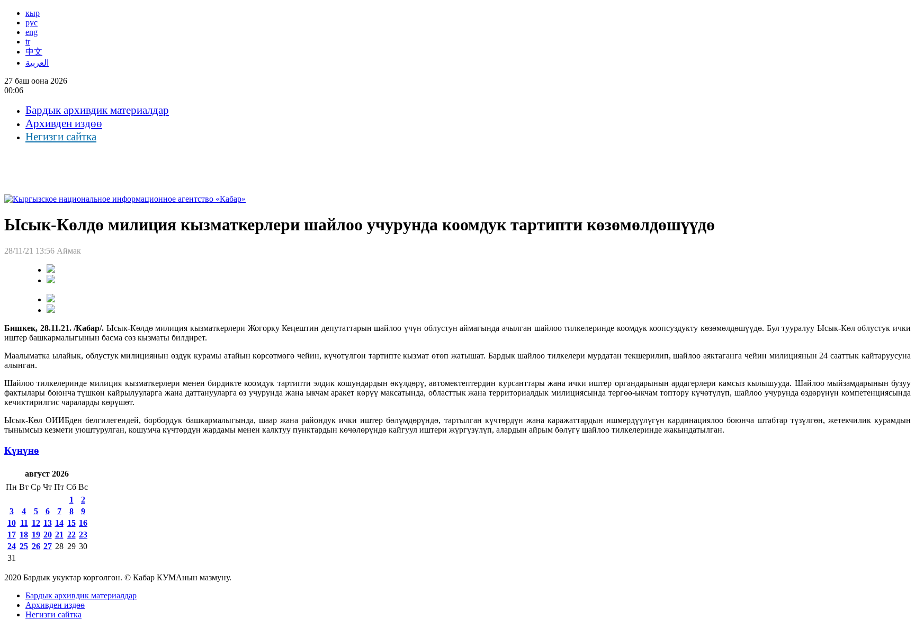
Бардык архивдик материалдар (97, 110)
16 (83, 522)
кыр (32, 12)
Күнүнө (21, 450)
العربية (37, 62)
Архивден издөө (63, 123)
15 (71, 522)
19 (36, 534)
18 (24, 534)
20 (47, 534)
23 (83, 534)
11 (24, 522)
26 (36, 546)
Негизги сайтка (60, 136)
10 (11, 522)
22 (71, 534)
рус (31, 22)
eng (31, 32)
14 (59, 522)
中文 (33, 51)
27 (47, 546)
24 (11, 546)
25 (24, 546)
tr (27, 41)
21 (59, 534)
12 (36, 522)
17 (11, 534)
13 (47, 522)
